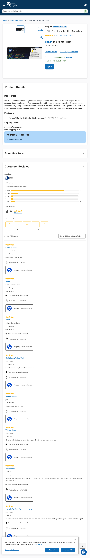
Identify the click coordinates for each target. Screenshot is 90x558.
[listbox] (19, 29)
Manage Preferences (12, 550)
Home (5, 20)
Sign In (48, 41)
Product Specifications (69, 52)
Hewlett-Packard (60, 27)
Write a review (68, 35)
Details (69, 57)
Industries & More (16, 20)
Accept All (68, 550)
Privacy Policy (38, 544)
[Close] (75, 539)
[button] (85, 4)
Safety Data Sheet (15, 139)
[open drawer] (4, 4)
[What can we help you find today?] (85, 11)
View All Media (40, 29)
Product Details (51, 52)
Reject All (52, 550)
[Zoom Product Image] (41, 37)
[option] (19, 29)
